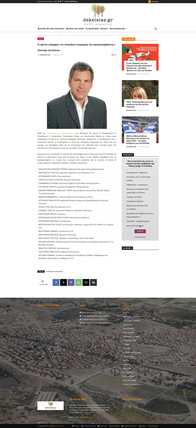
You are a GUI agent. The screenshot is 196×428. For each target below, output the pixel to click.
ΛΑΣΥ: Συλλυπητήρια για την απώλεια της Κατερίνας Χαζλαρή (139, 104)
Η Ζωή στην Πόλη (49, 35)
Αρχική (39, 35)
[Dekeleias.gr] (98, 14)
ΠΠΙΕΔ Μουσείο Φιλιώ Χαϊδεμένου (94, 319)
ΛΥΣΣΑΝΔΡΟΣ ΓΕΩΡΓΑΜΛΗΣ (54, 271)
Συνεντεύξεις (128, 372)
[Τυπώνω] (93, 282)
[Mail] (130, 406)
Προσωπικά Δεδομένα (130, 426)
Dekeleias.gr (58, 426)
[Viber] (71, 282)
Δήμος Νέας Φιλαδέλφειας (91, 312)
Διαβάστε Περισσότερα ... (93, 412)
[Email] (86, 282)
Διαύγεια (76, 426)
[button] (156, 29)
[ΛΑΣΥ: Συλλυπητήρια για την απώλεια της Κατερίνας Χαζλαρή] (140, 93)
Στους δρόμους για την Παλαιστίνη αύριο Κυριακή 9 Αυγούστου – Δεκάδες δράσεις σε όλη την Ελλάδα (139, 67)
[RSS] (136, 406)
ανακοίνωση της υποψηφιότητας (61, 133)
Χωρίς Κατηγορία (129, 380)
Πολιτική (60, 35)
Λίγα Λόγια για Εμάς (89, 426)
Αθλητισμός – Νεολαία (131, 316)
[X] (63, 282)
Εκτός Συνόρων (128, 328)
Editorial (126, 312)
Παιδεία (126, 360)
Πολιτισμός (127, 368)
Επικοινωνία (103, 426)
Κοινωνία (126, 348)
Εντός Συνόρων (129, 332)
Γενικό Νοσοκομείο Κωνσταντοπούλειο (96, 316)
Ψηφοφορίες (154, 426)
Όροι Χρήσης (115, 426)
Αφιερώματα (127, 324)
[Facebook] (149, 1)
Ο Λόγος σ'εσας (128, 356)
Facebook (155, 1)
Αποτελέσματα (140, 237)
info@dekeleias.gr (86, 417)
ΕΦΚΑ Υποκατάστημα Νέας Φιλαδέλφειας (97, 323)
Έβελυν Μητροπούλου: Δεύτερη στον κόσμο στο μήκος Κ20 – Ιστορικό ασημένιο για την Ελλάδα (138, 139)
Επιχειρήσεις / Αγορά (131, 336)
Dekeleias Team (45, 55)
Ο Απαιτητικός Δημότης (132, 352)
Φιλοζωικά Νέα (128, 376)
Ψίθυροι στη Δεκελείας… (132, 384)
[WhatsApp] (78, 282)
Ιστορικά (126, 344)
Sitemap (143, 426)
